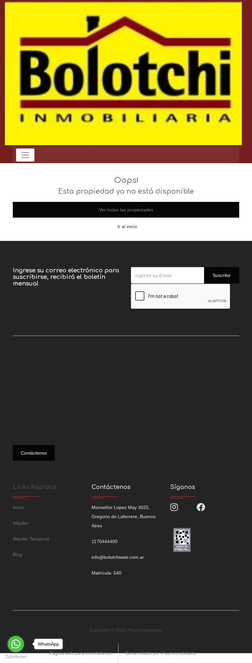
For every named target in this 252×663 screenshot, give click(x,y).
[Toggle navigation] (25, 155)
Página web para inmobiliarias (80, 653)
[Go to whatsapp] (16, 644)
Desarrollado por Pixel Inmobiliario (160, 653)
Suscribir (222, 275)
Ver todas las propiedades (126, 209)
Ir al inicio (127, 226)
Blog (17, 554)
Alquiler (20, 523)
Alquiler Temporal (31, 538)
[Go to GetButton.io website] (15, 656)
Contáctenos (34, 453)
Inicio (18, 507)
